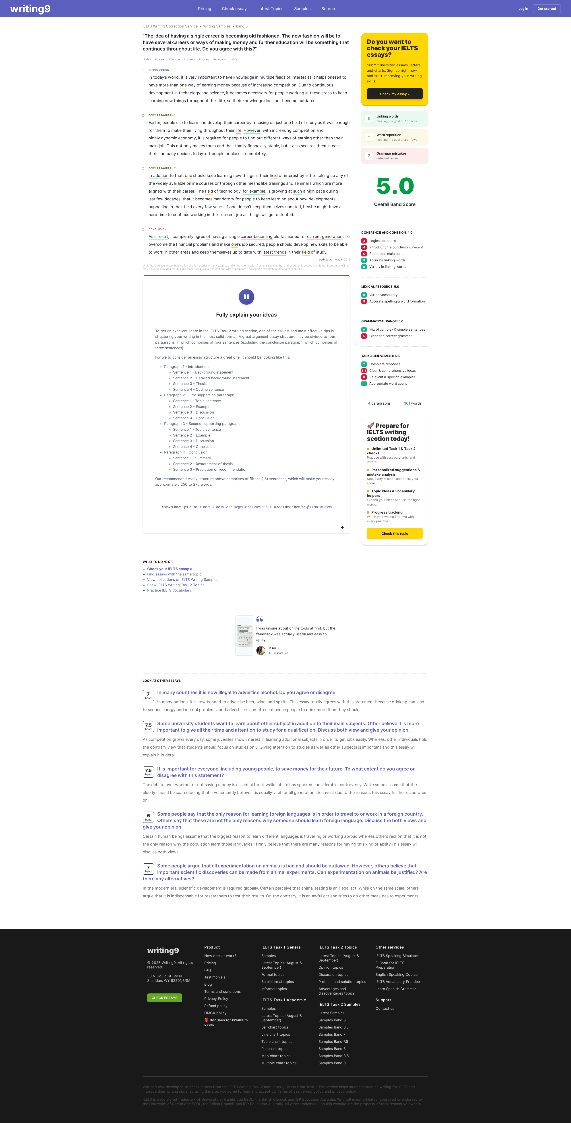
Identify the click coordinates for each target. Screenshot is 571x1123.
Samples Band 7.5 (333, 1041)
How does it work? (220, 955)
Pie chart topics (274, 1048)
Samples (302, 8)
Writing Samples (216, 26)
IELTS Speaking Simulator (397, 955)
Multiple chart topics (278, 1063)
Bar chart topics (275, 1027)
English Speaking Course (397, 974)
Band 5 (242, 26)
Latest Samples (331, 1013)
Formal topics (272, 974)
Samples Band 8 (332, 1048)
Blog (208, 984)
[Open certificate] (244, 635)
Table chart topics (276, 1041)
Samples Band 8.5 (334, 1056)
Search (328, 8)
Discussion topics (333, 974)
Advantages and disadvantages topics (337, 991)
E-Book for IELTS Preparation (390, 965)
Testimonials (214, 977)
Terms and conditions (222, 991)
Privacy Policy (216, 998)
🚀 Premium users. (319, 507)
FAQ (207, 970)
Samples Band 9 (332, 1063)
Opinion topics (331, 967)
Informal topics (274, 989)
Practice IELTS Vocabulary (169, 590)
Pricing (204, 8)
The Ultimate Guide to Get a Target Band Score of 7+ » (232, 507)
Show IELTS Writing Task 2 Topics (175, 585)
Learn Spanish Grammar (396, 989)
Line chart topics (275, 1034)
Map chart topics (275, 1056)
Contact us (385, 1008)
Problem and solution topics (342, 981)
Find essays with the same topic (174, 574)
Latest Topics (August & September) (281, 965)
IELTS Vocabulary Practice (398, 981)
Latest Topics (270, 8)
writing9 (30, 9)
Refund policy (216, 1005)
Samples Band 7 (332, 1034)
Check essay (234, 8)
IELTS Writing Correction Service (170, 26)
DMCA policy (215, 1013)
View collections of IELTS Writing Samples (182, 579)
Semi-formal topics (277, 981)
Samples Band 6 (332, 1020)
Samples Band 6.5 (334, 1027)
